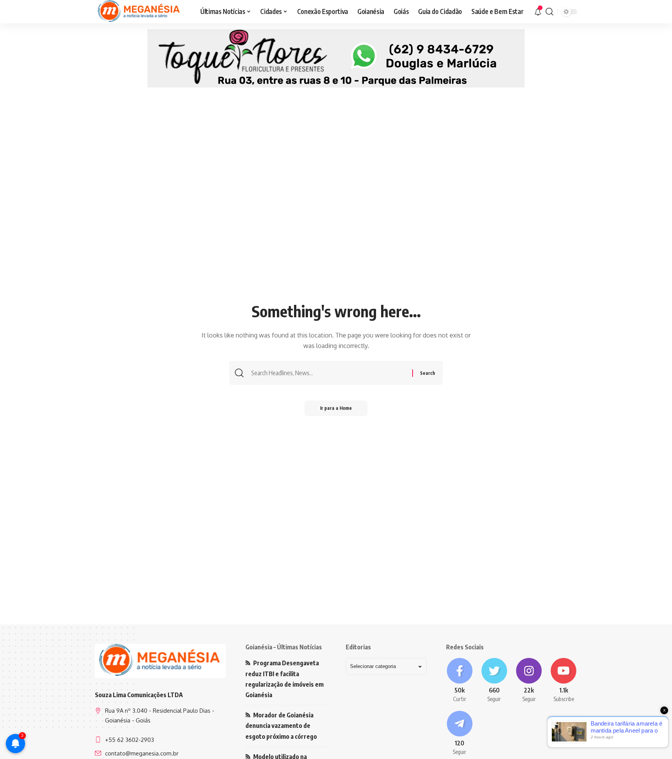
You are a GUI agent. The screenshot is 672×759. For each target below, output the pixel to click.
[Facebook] (459, 680)
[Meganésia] (139, 11)
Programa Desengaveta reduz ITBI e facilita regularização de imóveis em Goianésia (284, 679)
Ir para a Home (336, 408)
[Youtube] (563, 680)
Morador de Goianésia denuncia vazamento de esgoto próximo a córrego (281, 725)
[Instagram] (529, 680)
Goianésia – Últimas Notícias (283, 647)
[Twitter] (494, 680)
